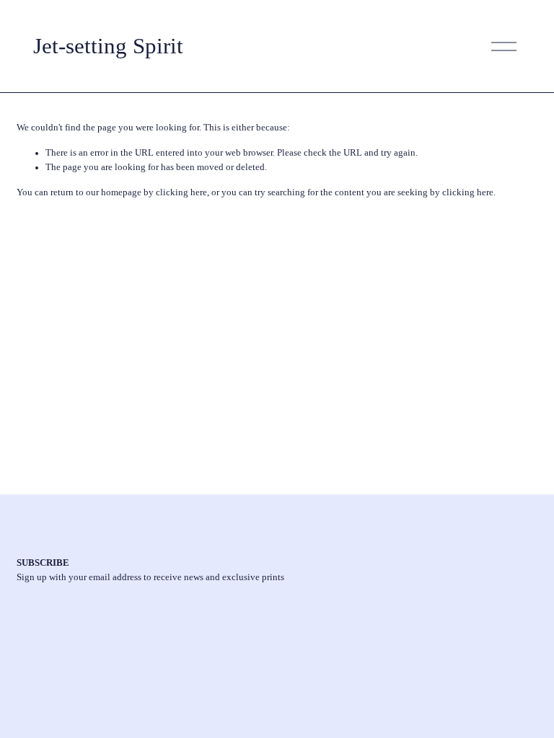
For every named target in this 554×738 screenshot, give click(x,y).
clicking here (181, 192)
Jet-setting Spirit (108, 46)
